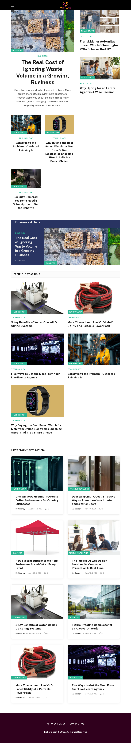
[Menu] (13, 5)
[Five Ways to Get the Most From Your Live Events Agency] (37, 349)
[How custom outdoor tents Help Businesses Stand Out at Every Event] (37, 537)
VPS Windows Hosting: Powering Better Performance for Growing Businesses (36, 500)
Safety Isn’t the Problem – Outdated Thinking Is (26, 146)
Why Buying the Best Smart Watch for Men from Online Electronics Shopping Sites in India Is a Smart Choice (59, 152)
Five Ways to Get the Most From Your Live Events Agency (35, 375)
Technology (19, 132)
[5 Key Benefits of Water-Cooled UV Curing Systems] (37, 297)
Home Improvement (79, 489)
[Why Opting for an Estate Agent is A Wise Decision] (100, 68)
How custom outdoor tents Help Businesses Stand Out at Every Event (36, 564)
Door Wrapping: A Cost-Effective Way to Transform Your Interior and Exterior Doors (93, 500)
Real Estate (87, 31)
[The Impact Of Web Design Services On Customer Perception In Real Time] (94, 537)
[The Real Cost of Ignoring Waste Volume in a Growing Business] (42, 31)
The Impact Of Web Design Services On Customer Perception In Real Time (89, 564)
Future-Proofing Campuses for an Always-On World (92, 626)
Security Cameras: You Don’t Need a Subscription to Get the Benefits (26, 202)
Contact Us (77, 724)
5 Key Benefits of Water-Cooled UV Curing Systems (34, 324)
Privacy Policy (56, 724)
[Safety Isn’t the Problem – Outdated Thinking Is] (26, 124)
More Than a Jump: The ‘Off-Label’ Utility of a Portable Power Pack (90, 324)
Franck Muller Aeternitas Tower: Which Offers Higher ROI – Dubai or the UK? (99, 45)
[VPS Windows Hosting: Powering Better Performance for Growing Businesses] (37, 473)
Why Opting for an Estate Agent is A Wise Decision (98, 90)
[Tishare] (66, 5)
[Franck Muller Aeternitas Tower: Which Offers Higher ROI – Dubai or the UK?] (100, 21)
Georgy (21, 260)
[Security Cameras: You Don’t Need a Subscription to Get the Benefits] (26, 178)
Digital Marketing (78, 553)
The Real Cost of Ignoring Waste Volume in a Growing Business (42, 72)
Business (17, 50)
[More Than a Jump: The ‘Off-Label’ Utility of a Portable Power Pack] (94, 297)
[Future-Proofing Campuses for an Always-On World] (94, 602)
